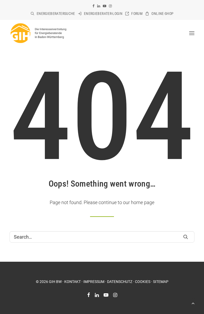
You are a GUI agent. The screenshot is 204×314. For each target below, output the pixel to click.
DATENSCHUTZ (119, 281)
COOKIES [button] (142, 281)
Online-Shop (162, 13)
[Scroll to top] (193, 303)
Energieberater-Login (103, 13)
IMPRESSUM (93, 281)
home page (142, 202)
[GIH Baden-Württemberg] (38, 33)
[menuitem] (53, 14)
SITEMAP (160, 281)
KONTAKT (72, 281)
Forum (137, 13)
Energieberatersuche (56, 13)
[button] (93, 6)
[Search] (102, 237)
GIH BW (55, 281)
